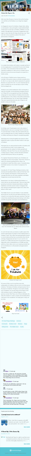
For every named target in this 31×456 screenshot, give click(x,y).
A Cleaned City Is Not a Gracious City (10, 431)
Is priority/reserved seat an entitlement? (10, 415)
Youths (22, 326)
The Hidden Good (14, 326)
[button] (29, 13)
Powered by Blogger (16, 450)
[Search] (29, 3)
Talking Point (5, 326)
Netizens (20, 323)
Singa (25, 323)
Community (4, 323)
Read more (27, 427)
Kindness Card (12, 323)
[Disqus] (15, 349)
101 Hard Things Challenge (8, 321)
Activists (19, 321)
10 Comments (11, 15)
